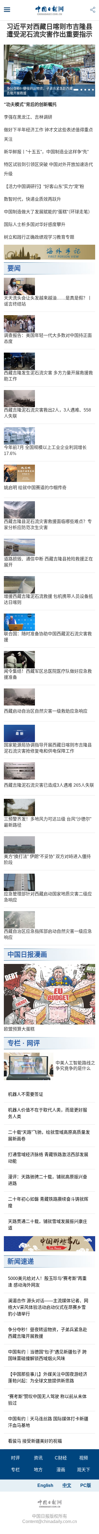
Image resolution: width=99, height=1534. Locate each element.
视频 (83, 1458)
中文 (66, 1485)
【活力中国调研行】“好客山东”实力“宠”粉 (44, 186)
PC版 (85, 1485)
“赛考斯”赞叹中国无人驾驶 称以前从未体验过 (47, 1399)
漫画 (60, 1469)
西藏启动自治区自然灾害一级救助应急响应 (45, 711)
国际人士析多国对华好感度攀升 (34, 224)
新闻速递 (20, 1261)
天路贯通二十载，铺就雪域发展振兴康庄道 (47, 1224)
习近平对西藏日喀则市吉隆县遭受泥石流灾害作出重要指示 (49, 30)
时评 (15, 1458)
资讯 (38, 1458)
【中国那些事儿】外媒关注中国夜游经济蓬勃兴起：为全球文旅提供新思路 (47, 1377)
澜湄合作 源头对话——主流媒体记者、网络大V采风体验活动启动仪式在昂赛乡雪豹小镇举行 (48, 1307)
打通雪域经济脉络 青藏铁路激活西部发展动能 (48, 1158)
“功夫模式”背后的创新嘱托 (30, 104)
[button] (75, 90)
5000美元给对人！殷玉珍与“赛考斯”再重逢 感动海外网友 (47, 1281)
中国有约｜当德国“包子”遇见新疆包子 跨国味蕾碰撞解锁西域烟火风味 (47, 1355)
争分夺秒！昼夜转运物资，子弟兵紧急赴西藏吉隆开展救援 (40, 91)
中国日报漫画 (27, 954)
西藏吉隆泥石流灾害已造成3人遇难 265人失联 (49, 785)
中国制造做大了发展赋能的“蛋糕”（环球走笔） (48, 211)
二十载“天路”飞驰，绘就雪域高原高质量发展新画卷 (49, 1135)
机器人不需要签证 (25, 1094)
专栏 (14, 1043)
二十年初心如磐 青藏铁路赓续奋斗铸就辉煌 (48, 1202)
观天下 (83, 1469)
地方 (38, 1469)
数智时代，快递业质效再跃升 (32, 199)
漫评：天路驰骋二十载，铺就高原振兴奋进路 (47, 1180)
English (45, 1485)
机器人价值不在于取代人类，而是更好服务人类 (47, 1113)
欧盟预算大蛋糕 (19, 1029)
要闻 (14, 268)
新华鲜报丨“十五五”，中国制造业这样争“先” (46, 151)
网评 (33, 1043)
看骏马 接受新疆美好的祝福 (35, 1441)
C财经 (61, 1458)
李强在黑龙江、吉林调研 (28, 117)
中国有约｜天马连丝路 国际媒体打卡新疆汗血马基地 (48, 1422)
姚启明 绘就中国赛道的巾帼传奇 (35, 487)
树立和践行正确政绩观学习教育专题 (39, 237)
